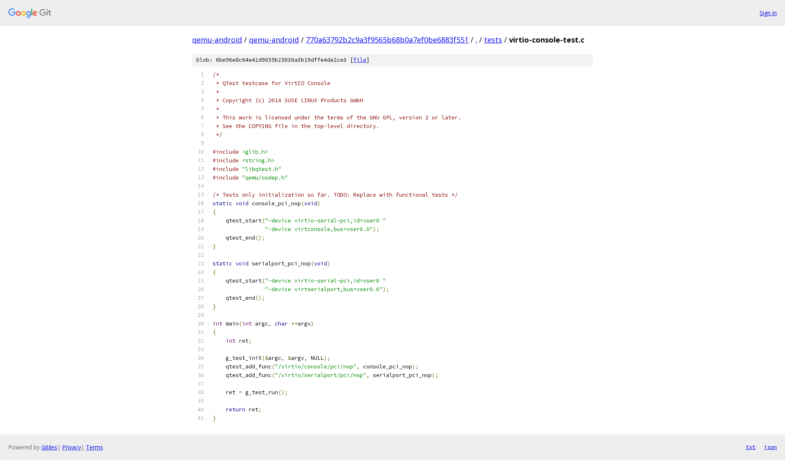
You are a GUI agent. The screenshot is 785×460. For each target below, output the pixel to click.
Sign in (768, 13)
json (770, 447)
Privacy (71, 447)
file (359, 59)
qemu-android (217, 40)
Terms (94, 447)
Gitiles (49, 447)
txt (751, 447)
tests (493, 40)
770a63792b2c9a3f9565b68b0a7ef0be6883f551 (387, 40)
